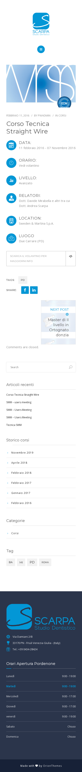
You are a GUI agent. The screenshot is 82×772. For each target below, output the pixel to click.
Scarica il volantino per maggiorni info (28, 258)
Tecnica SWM (14, 425)
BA (11, 562)
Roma (45, 562)
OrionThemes (52, 766)
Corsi (62, 115)
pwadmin (44, 115)
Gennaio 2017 (20, 493)
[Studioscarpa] (41, 24)
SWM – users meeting (18, 402)
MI (21, 562)
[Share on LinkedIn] (34, 290)
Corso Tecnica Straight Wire (22, 394)
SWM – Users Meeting (19, 410)
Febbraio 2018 (21, 473)
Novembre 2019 (22, 452)
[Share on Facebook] (25, 290)
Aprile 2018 (19, 463)
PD (23, 279)
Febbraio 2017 (21, 483)
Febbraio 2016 (21, 503)
